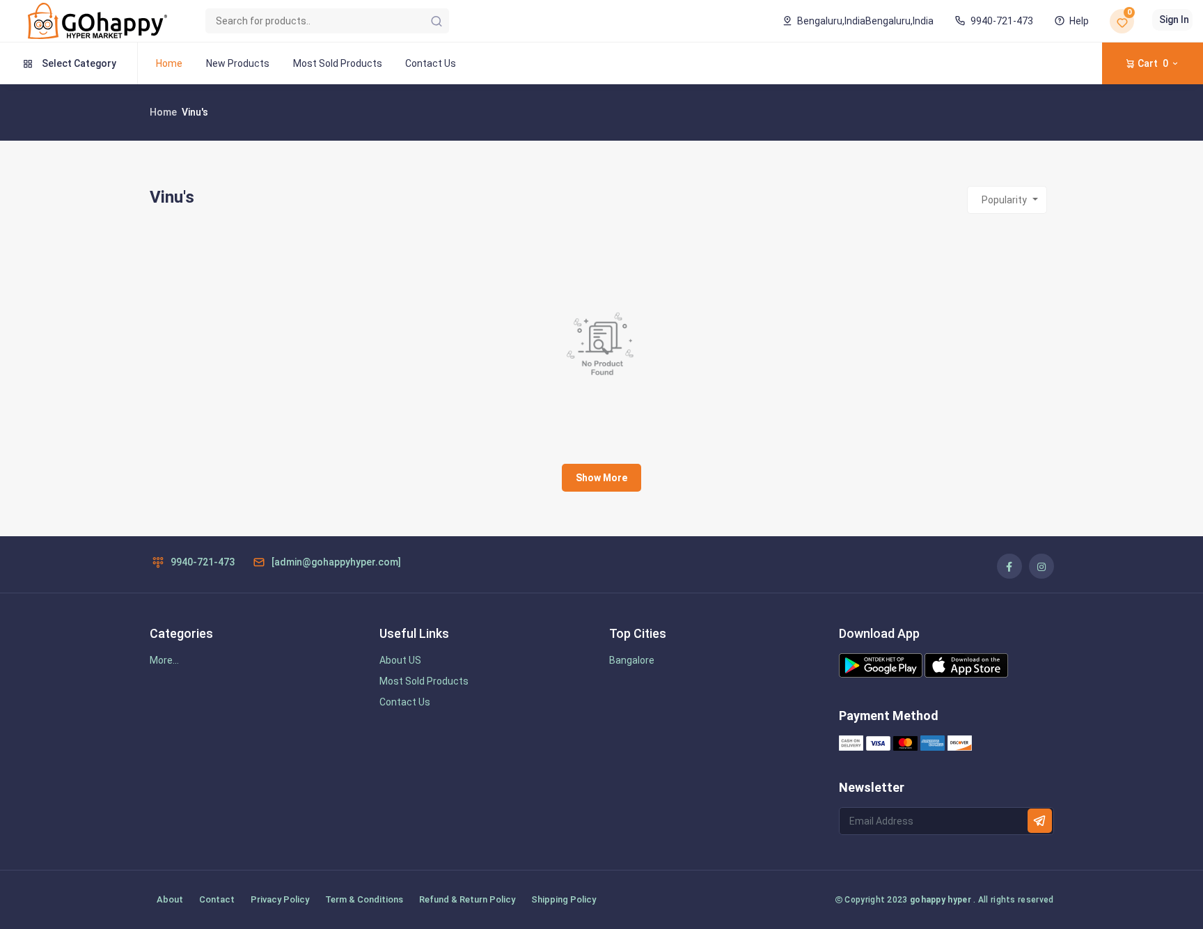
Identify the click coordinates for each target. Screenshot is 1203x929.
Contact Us (430, 63)
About (170, 899)
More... (164, 660)
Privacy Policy (280, 899)
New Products (237, 63)
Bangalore (631, 660)
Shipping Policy (563, 899)
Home (169, 63)
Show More (601, 477)
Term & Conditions (364, 899)
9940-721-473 (1001, 20)
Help (1079, 20)
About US (400, 660)
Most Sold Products (337, 63)
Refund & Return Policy (467, 899)
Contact (217, 899)
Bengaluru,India (865, 20)
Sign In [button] (1174, 19)
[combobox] (1007, 200)
